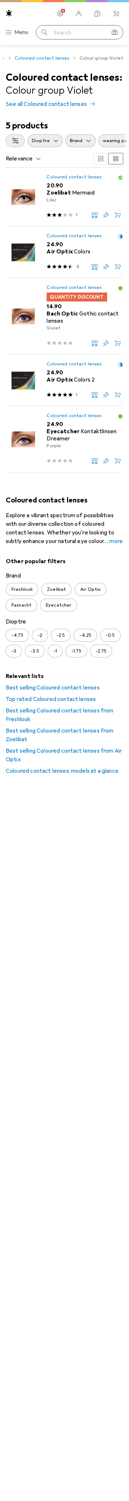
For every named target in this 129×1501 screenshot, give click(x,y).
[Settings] (60, 13)
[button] (120, 177)
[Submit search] (44, 32)
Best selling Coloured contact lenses (53, 687)
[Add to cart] (117, 215)
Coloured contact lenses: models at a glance (62, 771)
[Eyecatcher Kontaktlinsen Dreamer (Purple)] (64, 439)
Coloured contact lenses (42, 58)
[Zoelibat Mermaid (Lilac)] (64, 197)
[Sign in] (79, 13)
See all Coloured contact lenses (46, 104)
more (116, 541)
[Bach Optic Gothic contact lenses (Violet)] (64, 316)
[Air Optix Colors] (64, 252)
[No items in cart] (116, 13)
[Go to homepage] (9, 13)
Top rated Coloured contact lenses (51, 699)
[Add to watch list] (106, 215)
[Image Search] (114, 32)
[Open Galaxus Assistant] (97, 13)
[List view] (115, 158)
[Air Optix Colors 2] (64, 380)
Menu (21, 32)
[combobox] (15, 140)
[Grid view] (100, 158)
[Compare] (94, 215)
